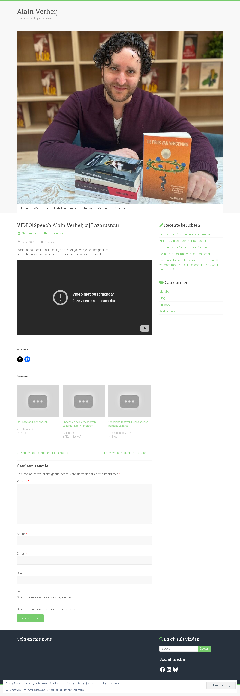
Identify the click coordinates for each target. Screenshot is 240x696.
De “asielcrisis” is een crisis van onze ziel (185, 234)
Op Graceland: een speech (32, 421)
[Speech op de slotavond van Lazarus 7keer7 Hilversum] (84, 401)
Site (19, 573)
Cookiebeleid (79, 690)
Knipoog (164, 304)
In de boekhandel (65, 208)
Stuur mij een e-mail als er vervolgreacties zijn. (47, 597)
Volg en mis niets (34, 639)
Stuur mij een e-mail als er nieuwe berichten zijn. (48, 609)
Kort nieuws (55, 233)
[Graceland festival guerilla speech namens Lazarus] (129, 401)
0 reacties (49, 242)
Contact (103, 208)
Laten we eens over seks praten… (128, 453)
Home (24, 208)
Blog (162, 298)
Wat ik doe (41, 208)
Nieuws (87, 208)
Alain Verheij (37, 11)
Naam (22, 534)
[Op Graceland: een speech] (38, 401)
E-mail (22, 553)
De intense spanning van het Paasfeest (184, 254)
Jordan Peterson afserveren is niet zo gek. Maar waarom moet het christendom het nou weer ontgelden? (191, 265)
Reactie (23, 481)
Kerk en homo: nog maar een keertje (43, 453)
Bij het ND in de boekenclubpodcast (182, 241)
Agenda (120, 208)
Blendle (164, 291)
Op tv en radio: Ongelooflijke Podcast (183, 247)
